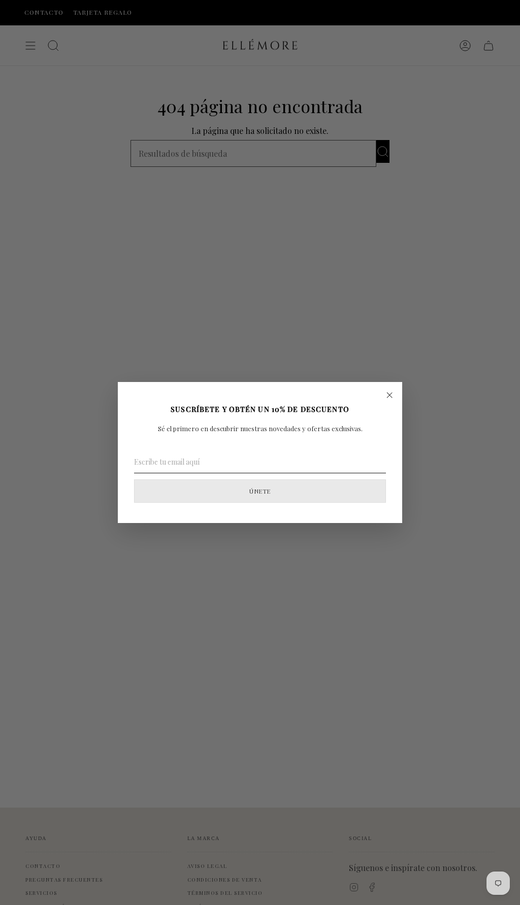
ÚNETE (259, 491)
